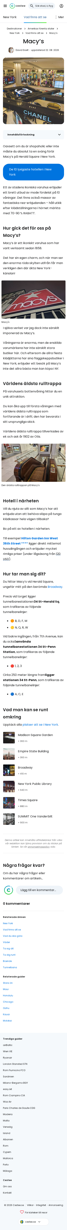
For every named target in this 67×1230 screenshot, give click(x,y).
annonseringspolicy (39, 846)
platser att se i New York (40, 724)
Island (6, 1133)
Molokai (7, 1020)
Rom (5, 1145)
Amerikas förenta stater (41, 28)
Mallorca (8, 1158)
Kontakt (7, 1192)
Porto (6, 1164)
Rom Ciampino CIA (14, 1095)
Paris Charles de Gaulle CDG (19, 1108)
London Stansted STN (15, 1064)
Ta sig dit (8, 948)
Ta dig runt (9, 954)
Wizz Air (7, 1101)
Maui (6, 989)
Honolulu (8, 995)
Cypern (7, 1152)
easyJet (7, 1089)
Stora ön (8, 982)
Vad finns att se (35, 17)
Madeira (7, 1114)
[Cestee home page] (17, 6)
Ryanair (7, 1057)
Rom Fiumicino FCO (14, 1070)
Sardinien (8, 1076)
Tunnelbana (10, 967)
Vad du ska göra (12, 935)
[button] (5, 6)
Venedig (7, 1126)
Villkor (30, 1205)
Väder (6, 942)
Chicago (8, 1001)
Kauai (6, 1014)
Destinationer (14, 28)
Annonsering (56, 1205)
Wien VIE (7, 1051)
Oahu (6, 1008)
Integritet (41, 1205)
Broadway (55, 587)
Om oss (7, 1186)
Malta (6, 1120)
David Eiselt (22, 50)
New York (10, 17)
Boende (7, 961)
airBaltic (7, 1045)
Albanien (8, 1139)
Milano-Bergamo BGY (15, 1082)
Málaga (7, 1170)
